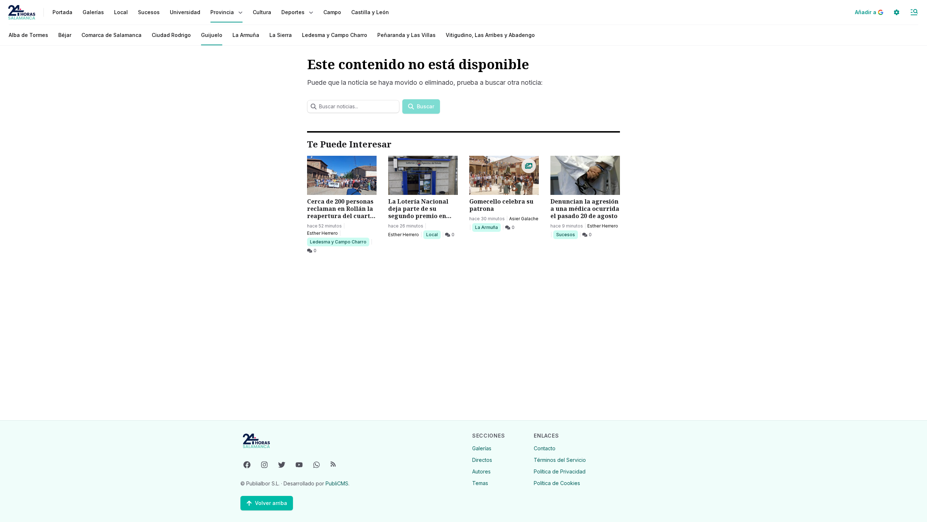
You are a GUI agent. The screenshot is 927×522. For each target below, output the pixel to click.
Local (433, 234)
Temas (480, 483)
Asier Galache (523, 218)
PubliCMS (337, 483)
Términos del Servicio (560, 460)
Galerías (93, 12)
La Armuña (245, 35)
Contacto (544, 448)
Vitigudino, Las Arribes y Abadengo (490, 35)
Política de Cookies (557, 483)
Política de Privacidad (560, 471)
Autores (481, 471)
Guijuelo (211, 35)
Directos (482, 460)
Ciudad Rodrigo (171, 35)
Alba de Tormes (28, 35)
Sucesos (567, 234)
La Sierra (280, 35)
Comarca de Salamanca (111, 35)
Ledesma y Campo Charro (334, 35)
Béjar (64, 35)
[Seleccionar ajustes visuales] (896, 12)
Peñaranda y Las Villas (406, 35)
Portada (62, 12)
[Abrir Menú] (914, 12)
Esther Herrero (322, 233)
